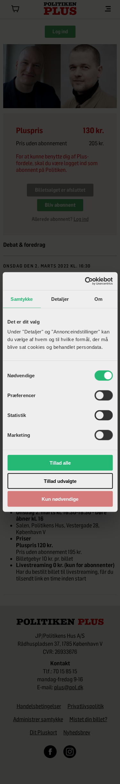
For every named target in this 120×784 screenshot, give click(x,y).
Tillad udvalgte (60, 481)
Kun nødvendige (60, 499)
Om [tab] (98, 298)
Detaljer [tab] (60, 298)
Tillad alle (60, 463)
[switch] (103, 395)
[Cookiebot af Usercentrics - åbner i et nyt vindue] (85, 281)
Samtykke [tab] (22, 298)
